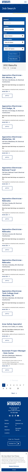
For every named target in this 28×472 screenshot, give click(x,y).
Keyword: (6, 19)
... (14, 388)
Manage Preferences (14, 466)
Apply (7, 95)
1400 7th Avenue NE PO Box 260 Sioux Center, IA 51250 (14, 409)
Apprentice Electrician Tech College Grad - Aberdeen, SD (12, 293)
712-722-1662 (14, 412)
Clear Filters (13, 53)
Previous (15, 380)
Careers (6, 420)
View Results (13, 59)
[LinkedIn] (9, 416)
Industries (7, 430)
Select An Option (9, 42)
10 (10, 388)
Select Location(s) (9, 29)
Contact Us (12, 443)
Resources (18, 420)
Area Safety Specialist (12, 324)
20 (18, 388)
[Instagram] (12, 416)
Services (7, 423)
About (6, 426)
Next (13, 393)
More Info (5, 91)
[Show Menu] (25, 2)
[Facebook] (15, 416)
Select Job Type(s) (9, 49)
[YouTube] (18, 416)
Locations (7, 433)
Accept (14, 469)
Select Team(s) (8, 36)
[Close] (26, 453)
